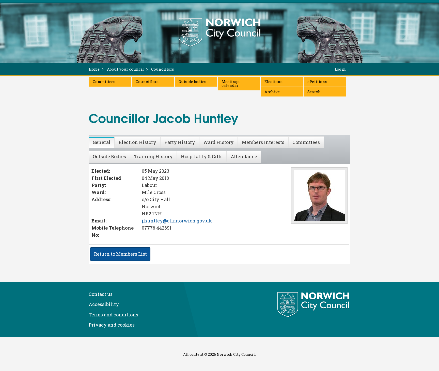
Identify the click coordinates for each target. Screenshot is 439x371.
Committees (104, 81)
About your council (125, 69)
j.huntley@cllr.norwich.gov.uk (177, 221)
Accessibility (104, 304)
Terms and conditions (113, 315)
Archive (272, 91)
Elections (273, 81)
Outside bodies (192, 81)
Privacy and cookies (112, 325)
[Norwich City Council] (313, 304)
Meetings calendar (231, 83)
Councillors (147, 81)
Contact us (101, 294)
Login (340, 69)
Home (94, 69)
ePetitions (317, 81)
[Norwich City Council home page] (219, 32)
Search (314, 91)
